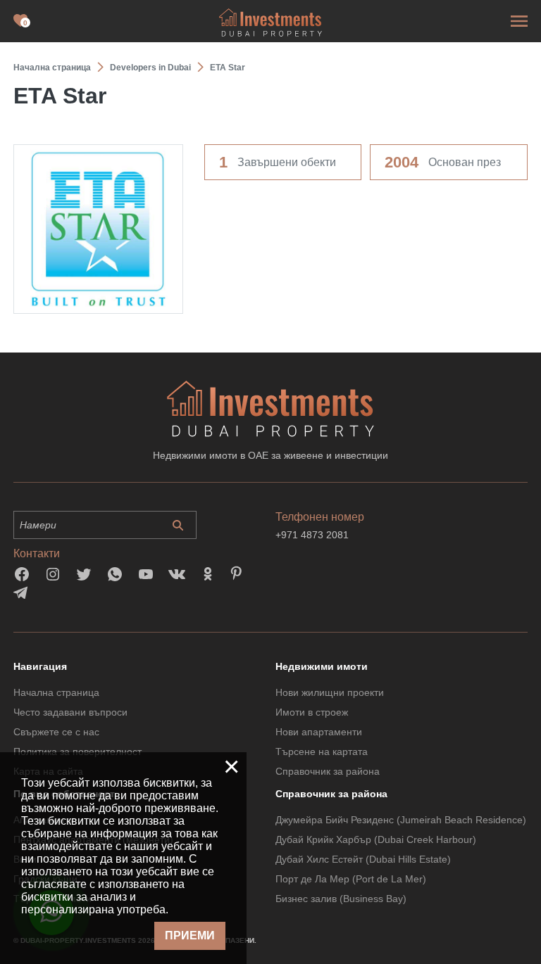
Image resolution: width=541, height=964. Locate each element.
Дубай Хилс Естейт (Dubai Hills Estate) (363, 859)
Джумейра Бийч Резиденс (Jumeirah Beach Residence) (400, 819)
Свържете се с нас (56, 731)
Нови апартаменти (318, 731)
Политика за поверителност (77, 751)
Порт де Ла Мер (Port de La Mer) (350, 878)
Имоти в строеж (311, 712)
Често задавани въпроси (70, 712)
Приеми (190, 935)
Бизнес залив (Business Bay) (340, 898)
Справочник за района (327, 771)
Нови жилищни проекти (329, 692)
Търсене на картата (321, 751)
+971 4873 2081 (312, 534)
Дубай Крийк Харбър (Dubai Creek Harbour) (375, 839)
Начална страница (56, 692)
